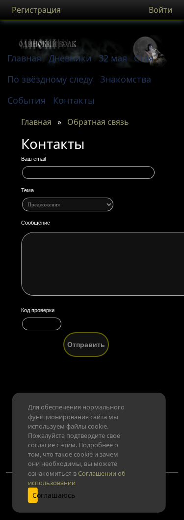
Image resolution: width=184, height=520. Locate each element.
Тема (27, 190)
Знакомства (125, 79)
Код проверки (37, 310)
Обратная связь (98, 121)
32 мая (113, 58)
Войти (160, 9)
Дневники (70, 58)
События (26, 100)
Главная (36, 121)
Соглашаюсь (34, 495)
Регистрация (36, 9)
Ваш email (33, 159)
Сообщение (35, 223)
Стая (144, 58)
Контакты (74, 100)
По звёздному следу (50, 79)
